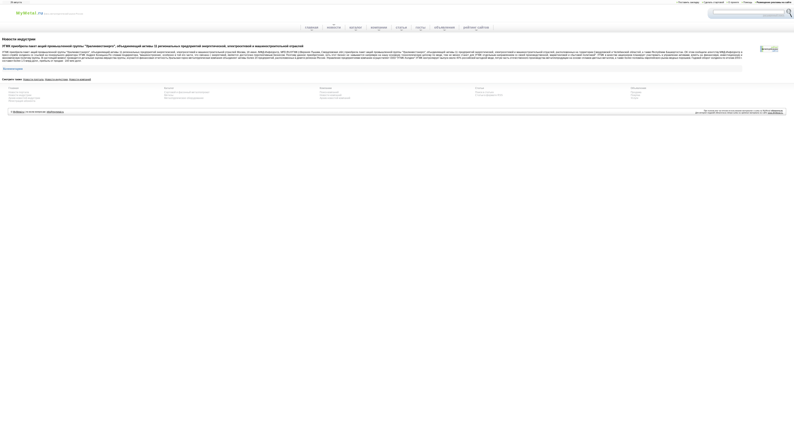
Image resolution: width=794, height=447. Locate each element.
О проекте (733, 2)
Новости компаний (80, 79)
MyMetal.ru (18, 112)
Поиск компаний (329, 92)
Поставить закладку (688, 2)
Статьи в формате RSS (489, 95)
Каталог (169, 88)
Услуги (634, 98)
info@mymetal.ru (55, 112)
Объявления (638, 88)
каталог (355, 27)
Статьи (479, 88)
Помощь (747, 2)
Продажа (636, 92)
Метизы (168, 95)
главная (311, 27)
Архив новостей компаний (335, 98)
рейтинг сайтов (476, 27)
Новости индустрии (56, 79)
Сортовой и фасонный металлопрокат (187, 92)
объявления (444, 27)
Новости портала (33, 79)
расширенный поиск (773, 15)
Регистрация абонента (21, 101)
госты (421, 27)
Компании (326, 88)
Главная (13, 88)
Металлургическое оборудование (184, 98)
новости (334, 27)
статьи (401, 27)
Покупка (635, 95)
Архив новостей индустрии (24, 98)
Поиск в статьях (484, 92)
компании (379, 27)
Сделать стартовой (714, 2)
